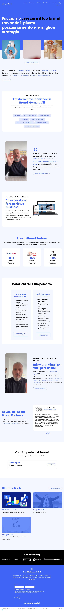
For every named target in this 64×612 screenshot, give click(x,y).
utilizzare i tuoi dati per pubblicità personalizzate (27, 592)
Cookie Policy (4, 610)
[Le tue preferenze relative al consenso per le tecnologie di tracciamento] (2, 610)
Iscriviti (17, 597)
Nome (26, 584)
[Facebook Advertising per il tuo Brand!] (16, 493)
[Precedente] (47, 433)
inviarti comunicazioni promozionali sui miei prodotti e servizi (30, 591)
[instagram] (59, 608)
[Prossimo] (49, 433)
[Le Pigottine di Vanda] (39, 409)
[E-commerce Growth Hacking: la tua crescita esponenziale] (16, 517)
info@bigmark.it (32, 603)
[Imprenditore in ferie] (47, 493)
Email (15, 584)
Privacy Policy (45, 608)
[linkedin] (61, 608)
